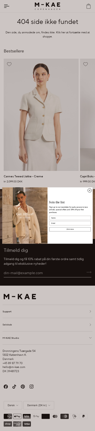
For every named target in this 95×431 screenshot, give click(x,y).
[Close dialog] (90, 190)
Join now (70, 229)
